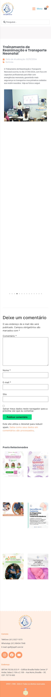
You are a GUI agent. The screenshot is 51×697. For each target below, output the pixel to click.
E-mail (7, 382)
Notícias (9, 62)
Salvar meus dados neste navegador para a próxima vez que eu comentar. (25, 410)
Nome (7, 370)
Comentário (10, 336)
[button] (37, 9)
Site (5, 394)
